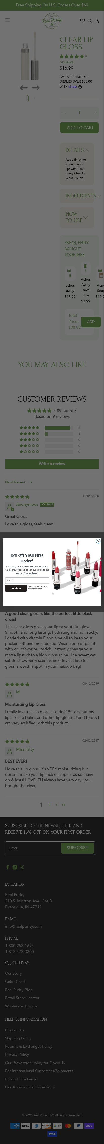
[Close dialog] (98, 541)
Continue (15, 588)
